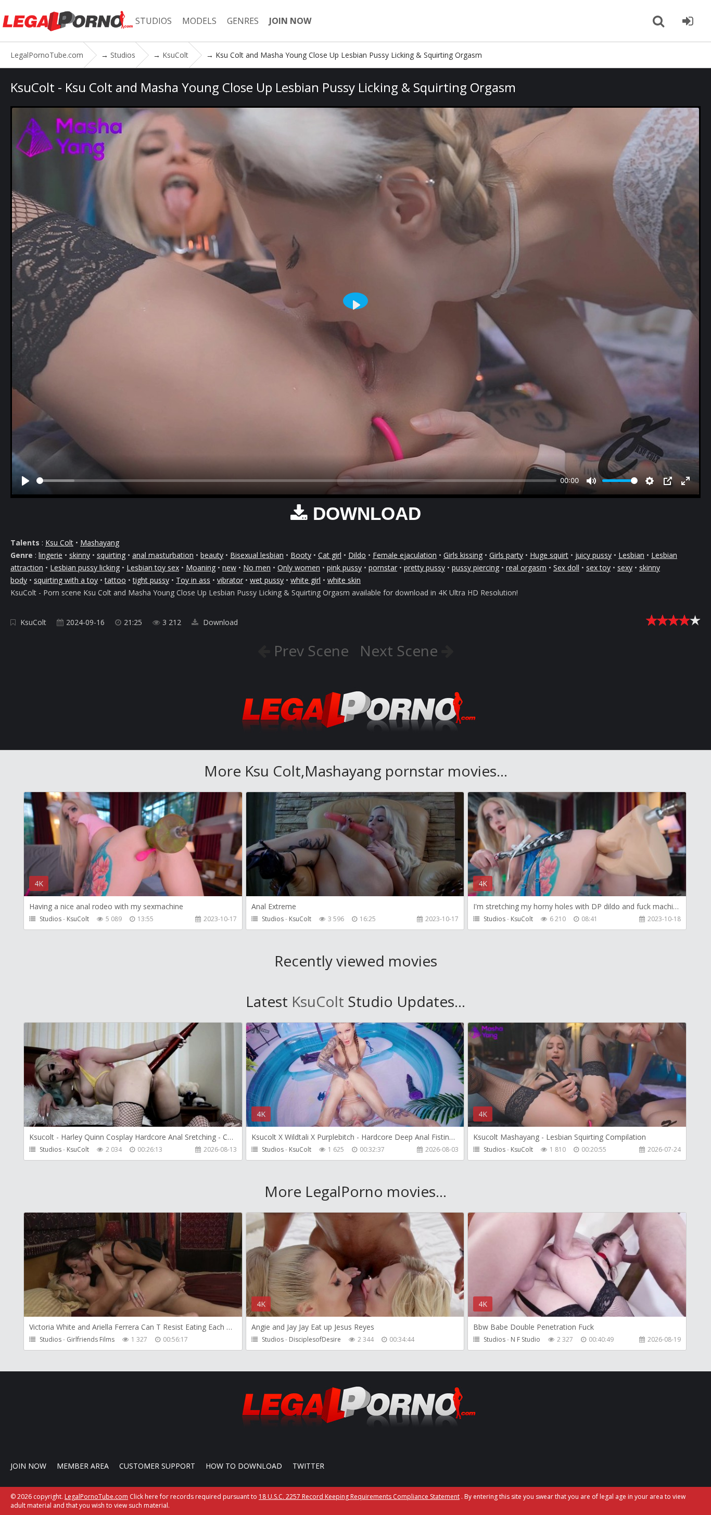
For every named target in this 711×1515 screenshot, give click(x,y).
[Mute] (591, 481)
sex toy (598, 567)
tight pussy (151, 580)
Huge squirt (549, 555)
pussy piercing (475, 567)
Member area (83, 1466)
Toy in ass (193, 580)
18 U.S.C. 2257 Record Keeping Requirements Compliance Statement (359, 1496)
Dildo (357, 555)
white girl (305, 580)
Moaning (200, 567)
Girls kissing (463, 555)
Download (219, 622)
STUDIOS (153, 21)
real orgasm (526, 567)
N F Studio (525, 1339)
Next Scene (400, 650)
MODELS (199, 21)
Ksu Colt (59, 543)
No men (257, 567)
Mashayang (99, 543)
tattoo (115, 580)
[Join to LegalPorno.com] (355, 735)
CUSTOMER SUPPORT (157, 1466)
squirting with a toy (66, 580)
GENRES (243, 21)
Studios (50, 918)
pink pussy (344, 567)
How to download (244, 1466)
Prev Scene (309, 650)
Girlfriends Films (91, 1339)
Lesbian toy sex (152, 567)
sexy (624, 567)
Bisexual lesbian (257, 555)
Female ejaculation (405, 555)
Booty (300, 555)
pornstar (383, 567)
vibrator (230, 580)
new (229, 567)
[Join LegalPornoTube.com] (688, 21)
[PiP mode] (667, 481)
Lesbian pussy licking (85, 567)
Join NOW (28, 1466)
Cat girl (329, 555)
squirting (111, 555)
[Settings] (649, 481)
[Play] (25, 481)
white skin (344, 580)
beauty (211, 555)
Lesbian (631, 555)
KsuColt (33, 622)
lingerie (50, 555)
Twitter (308, 1466)
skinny (79, 555)
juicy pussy (593, 555)
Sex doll (566, 567)
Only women (298, 567)
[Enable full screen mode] (685, 481)
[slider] (296, 481)
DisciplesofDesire (315, 1339)
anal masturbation (163, 555)
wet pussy (267, 580)
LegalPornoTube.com (68, 21)
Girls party (506, 555)
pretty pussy (424, 567)
